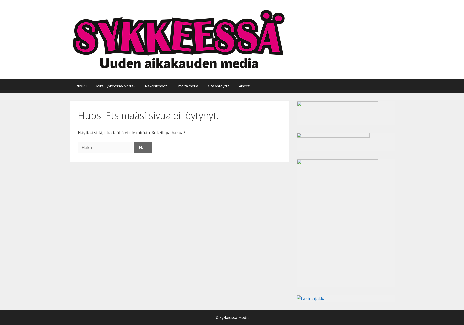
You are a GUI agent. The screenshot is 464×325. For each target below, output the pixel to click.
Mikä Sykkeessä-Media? (115, 85)
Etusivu (80, 85)
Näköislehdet (156, 85)
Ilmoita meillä (187, 85)
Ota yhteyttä (218, 85)
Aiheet (244, 85)
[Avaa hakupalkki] (387, 86)
